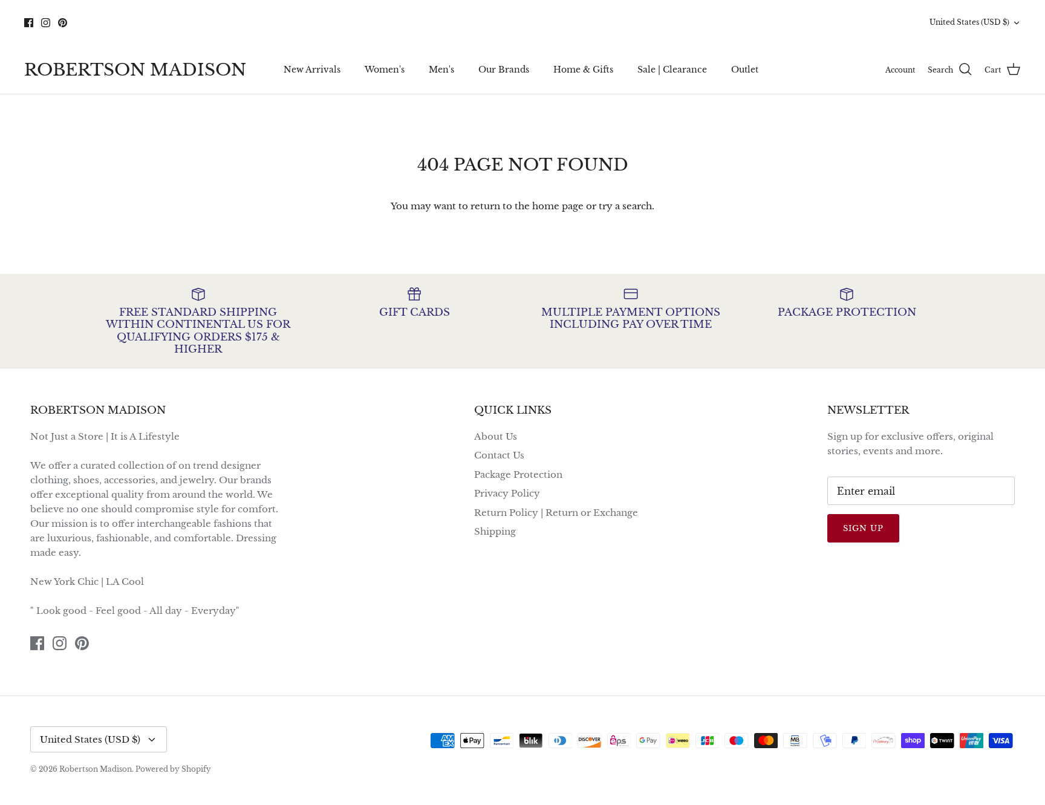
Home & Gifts (583, 69)
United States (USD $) (969, 22)
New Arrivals (312, 69)
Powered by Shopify (173, 769)
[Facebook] (28, 22)
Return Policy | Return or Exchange (556, 512)
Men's (441, 69)
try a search (625, 206)
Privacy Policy (507, 493)
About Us (495, 436)
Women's (385, 69)
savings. (568, 31)
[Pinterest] (62, 22)
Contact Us (499, 455)
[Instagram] (45, 22)
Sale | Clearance (672, 69)
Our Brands (503, 69)
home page (558, 206)
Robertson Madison (95, 769)
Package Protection (518, 474)
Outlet (744, 69)
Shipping (495, 531)
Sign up (863, 528)
